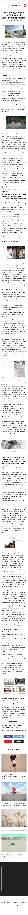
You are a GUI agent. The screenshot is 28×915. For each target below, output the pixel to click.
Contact (15, 902)
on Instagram (11, 459)
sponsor (23, 730)
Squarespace (17, 100)
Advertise (9, 902)
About (3, 902)
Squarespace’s (19, 671)
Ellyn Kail (9, 20)
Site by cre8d (14, 909)
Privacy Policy (23, 902)
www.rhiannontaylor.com (8, 629)
